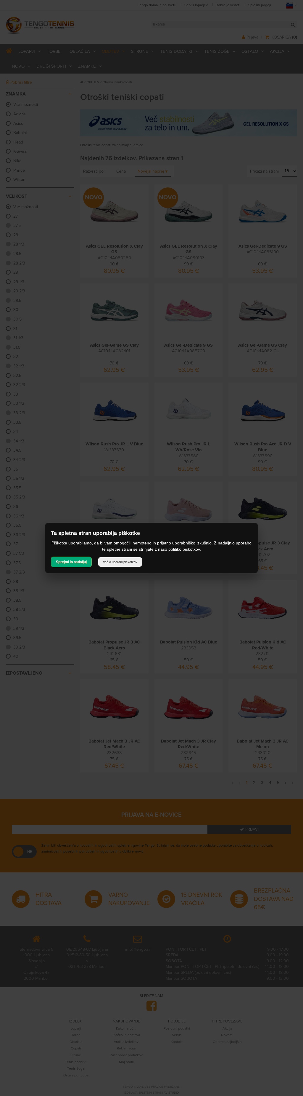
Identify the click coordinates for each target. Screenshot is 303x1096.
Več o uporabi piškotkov (120, 562)
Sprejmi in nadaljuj (71, 562)
